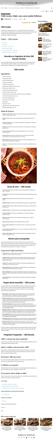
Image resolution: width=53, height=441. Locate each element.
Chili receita (4, 42)
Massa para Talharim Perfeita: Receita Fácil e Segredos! (47, 53)
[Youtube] (52, 11)
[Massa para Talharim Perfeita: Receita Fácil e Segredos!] (40, 53)
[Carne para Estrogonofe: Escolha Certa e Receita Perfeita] (40, 45)
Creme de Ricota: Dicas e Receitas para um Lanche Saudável (47, 40)
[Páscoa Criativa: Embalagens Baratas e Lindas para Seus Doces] (20, 422)
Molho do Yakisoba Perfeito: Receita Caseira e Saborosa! (43, 35)
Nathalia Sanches (8, 19)
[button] (51, 8)
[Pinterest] (45, 11)
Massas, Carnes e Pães (47, 51)
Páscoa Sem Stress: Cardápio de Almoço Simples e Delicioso (46, 429)
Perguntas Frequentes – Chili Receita (9, 52)
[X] (50, 11)
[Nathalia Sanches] (2, 19)
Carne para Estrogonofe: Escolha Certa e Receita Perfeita (47, 47)
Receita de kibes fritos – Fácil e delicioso (10, 386)
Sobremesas (45, 57)
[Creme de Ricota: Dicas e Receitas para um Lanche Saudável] (40, 39)
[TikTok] (48, 11)
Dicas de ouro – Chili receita (7, 46)
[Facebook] (41, 11)
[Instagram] (43, 11)
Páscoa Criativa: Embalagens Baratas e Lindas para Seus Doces (20, 429)
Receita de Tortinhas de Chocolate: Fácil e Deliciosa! (47, 59)
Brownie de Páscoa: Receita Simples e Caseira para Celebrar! (33, 429)
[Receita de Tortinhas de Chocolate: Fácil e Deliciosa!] (40, 59)
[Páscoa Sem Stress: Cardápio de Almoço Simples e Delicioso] (46, 422)
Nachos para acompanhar (7, 48)
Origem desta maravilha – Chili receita (9, 50)
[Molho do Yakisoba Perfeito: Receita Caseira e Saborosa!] (45, 27)
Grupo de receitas (5, 394)
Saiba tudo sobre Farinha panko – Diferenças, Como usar (13, 388)
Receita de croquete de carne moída (9, 384)
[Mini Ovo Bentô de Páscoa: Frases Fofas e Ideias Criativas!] (7, 422)
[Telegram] (46, 11)
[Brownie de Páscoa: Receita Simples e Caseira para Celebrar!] (33, 422)
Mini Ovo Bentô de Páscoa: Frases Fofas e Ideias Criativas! (7, 429)
